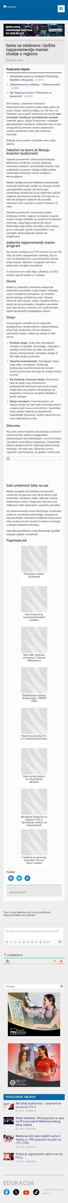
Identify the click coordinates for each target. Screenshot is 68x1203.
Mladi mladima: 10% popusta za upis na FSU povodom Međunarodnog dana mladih (40, 1121)
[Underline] (15, 942)
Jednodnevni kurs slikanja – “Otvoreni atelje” (35, 84)
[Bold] (7, 942)
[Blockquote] (32, 942)
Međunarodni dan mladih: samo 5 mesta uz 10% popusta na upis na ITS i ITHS (38, 1139)
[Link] (40, 942)
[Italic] (11, 942)
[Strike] (19, 942)
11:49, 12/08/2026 (26, 1147)
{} (44, 942)
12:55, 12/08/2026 (26, 1129)
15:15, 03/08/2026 (26, 1161)
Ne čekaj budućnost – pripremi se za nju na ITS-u (38, 1105)
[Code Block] (36, 942)
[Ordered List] (23, 942)
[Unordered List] (28, 942)
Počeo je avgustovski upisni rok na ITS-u (39, 1155)
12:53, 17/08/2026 (26, 1111)
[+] (49, 942)
